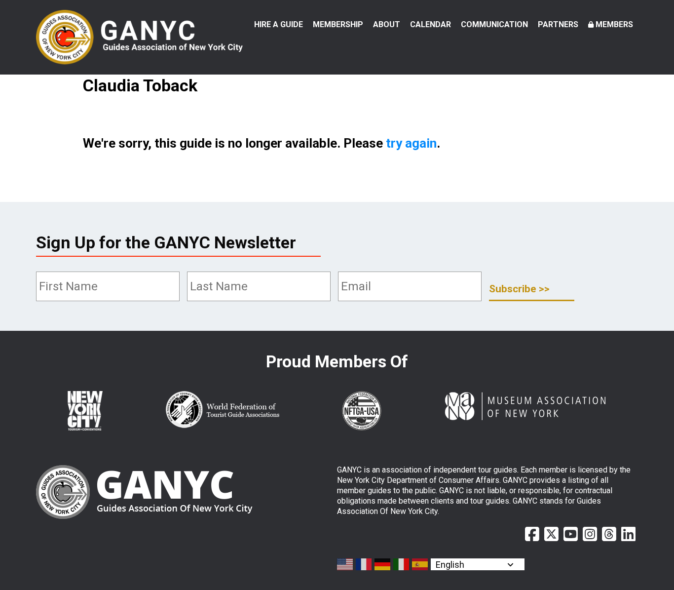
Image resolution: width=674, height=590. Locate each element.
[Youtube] (570, 534)
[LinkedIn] (628, 534)
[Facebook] (532, 534)
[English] (345, 564)
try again (411, 143)
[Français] (364, 564)
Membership (338, 24)
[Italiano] (401, 564)
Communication (494, 24)
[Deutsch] (382, 564)
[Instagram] (590, 534)
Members (614, 24)
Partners (558, 24)
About (386, 24)
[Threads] (609, 534)
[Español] (420, 564)
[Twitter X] (551, 534)
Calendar (430, 24)
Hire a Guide (278, 24)
